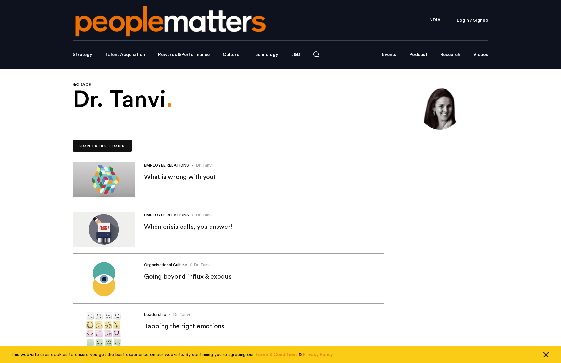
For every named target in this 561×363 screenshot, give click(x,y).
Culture (231, 54)
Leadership (155, 314)
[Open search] (316, 54)
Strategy (82, 54)
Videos (480, 54)
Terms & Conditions (276, 354)
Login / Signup (472, 20)
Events (389, 54)
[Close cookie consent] (546, 354)
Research (450, 54)
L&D (295, 54)
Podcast (418, 54)
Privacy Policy (318, 354)
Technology (265, 54)
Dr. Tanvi (204, 165)
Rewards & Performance (184, 54)
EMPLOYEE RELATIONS (166, 165)
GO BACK (82, 84)
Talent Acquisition (125, 54)
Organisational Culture (165, 264)
